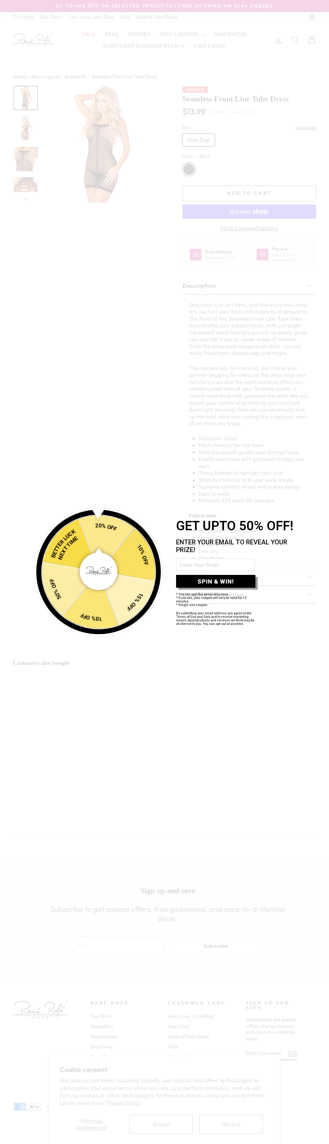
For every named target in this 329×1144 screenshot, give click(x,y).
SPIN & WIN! (216, 581)
